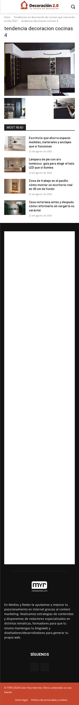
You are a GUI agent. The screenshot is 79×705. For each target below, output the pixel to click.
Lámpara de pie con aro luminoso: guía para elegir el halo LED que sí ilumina (51, 163)
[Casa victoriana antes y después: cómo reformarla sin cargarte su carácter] (14, 207)
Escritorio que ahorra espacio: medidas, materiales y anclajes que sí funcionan (50, 142)
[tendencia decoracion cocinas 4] (39, 69)
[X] (45, 667)
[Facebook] (34, 667)
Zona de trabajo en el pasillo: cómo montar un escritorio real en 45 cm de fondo (50, 185)
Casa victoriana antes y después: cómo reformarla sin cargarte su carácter (52, 206)
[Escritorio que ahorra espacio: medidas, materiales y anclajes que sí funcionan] (14, 143)
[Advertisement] (39, 397)
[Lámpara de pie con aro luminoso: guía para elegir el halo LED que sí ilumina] (14, 164)
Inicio (7, 17)
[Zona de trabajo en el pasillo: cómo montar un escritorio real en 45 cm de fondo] (14, 186)
